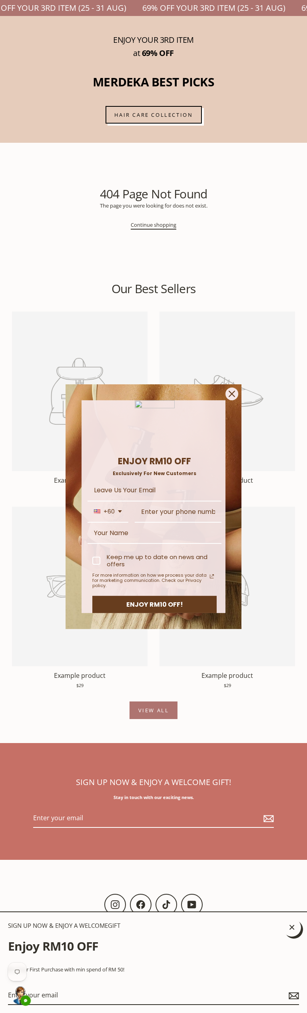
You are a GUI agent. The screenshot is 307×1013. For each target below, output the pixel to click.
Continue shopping (153, 224)
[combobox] (108, 511)
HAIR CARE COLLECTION (153, 114)
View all (153, 710)
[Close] (231, 393)
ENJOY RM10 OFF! (154, 604)
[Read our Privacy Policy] (212, 576)
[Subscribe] (292, 995)
